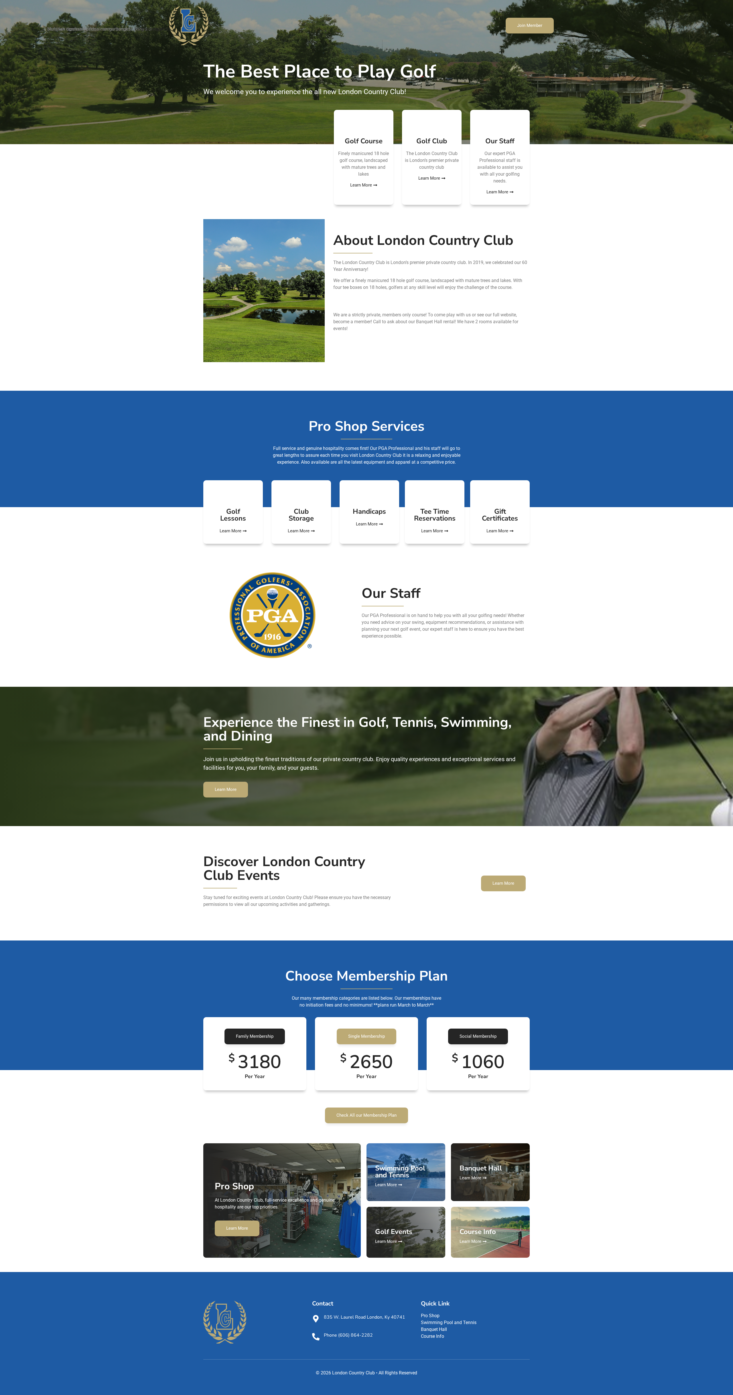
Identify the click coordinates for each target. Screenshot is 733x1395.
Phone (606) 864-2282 (348, 1335)
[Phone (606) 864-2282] (316, 1336)
